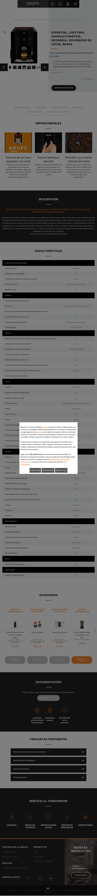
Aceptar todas (35, 470)
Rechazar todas (61, 470)
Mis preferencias (48, 470)
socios (46, 427)
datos (39, 432)
